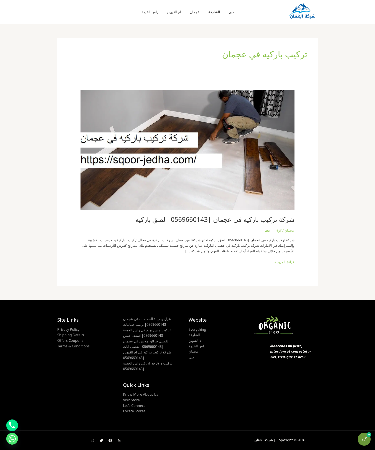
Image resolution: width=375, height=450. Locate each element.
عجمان (195, 12)
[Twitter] (101, 440)
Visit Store (131, 400)
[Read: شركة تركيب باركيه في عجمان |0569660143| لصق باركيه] (188, 149)
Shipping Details (70, 334)
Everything (197, 329)
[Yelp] (119, 440)
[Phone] (12, 425)
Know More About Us (140, 394)
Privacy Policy (68, 329)
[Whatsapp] (12, 439)
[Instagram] (92, 440)
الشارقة (214, 12)
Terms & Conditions (73, 346)
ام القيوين (174, 12)
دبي (231, 12)
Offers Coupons (70, 340)
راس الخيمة (149, 12)
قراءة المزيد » (284, 261)
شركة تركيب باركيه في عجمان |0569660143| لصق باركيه (214, 219)
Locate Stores (134, 411)
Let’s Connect (134, 405)
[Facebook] (110, 440)
